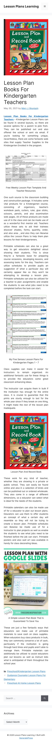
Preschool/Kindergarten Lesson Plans (26, 671)
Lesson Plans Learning (21, 6)
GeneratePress (26, 738)
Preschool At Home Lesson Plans (24, 683)
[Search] (44, 698)
